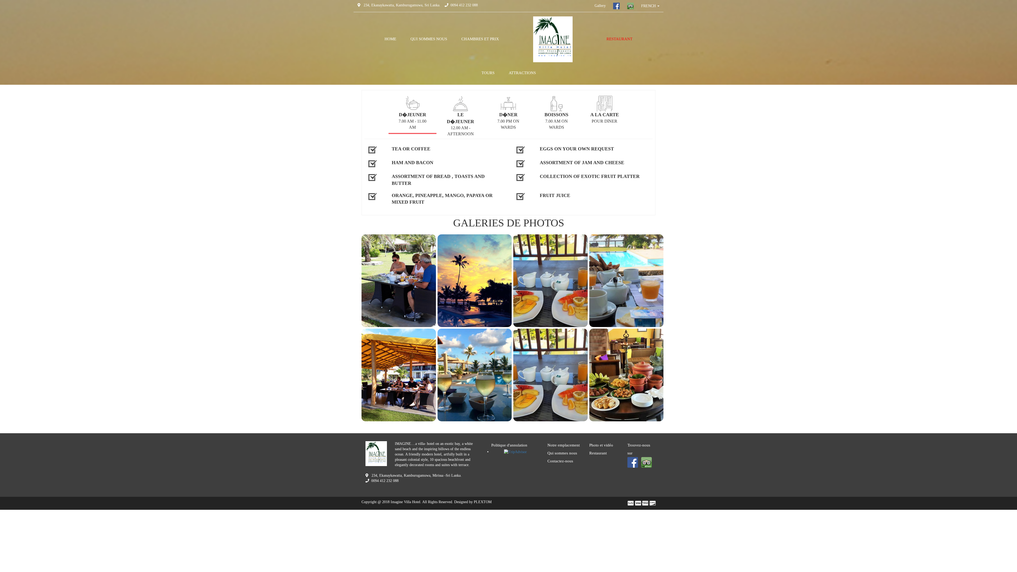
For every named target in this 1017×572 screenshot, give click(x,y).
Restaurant (598, 453)
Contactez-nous (560, 461)
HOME (390, 39)
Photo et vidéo (601, 445)
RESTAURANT (619, 39)
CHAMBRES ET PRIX (480, 39)
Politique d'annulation (509, 445)
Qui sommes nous (562, 453)
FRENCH (649, 6)
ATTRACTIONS (522, 73)
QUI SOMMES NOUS (429, 39)
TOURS (487, 73)
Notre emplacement (563, 445)
